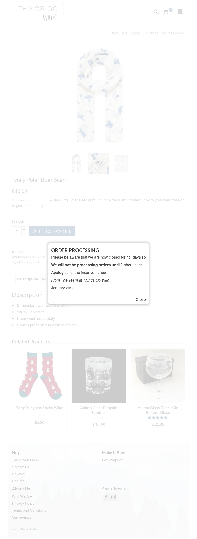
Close (141, 299)
